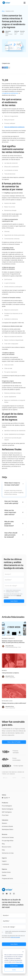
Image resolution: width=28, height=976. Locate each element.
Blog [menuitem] (3, 844)
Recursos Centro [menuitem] (6, 847)
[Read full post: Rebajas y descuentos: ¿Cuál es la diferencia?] (14, 691)
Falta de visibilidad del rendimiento (14, 127)
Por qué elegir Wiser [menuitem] (7, 840)
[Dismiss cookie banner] (23, 952)
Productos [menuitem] (5, 802)
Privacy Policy (19, 962)
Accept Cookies (14, 965)
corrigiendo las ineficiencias (10, 93)
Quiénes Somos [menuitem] (6, 872)
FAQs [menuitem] (3, 850)
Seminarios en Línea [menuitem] (7, 853)
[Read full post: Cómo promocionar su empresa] (14, 660)
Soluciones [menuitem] (5, 820)
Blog (3, 11)
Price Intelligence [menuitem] (7, 806)
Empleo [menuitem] (4, 875)
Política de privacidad (15, 937)
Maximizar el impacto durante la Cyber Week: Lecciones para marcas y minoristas (13, 641)
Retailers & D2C (10, 11)
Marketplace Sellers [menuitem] (7, 829)
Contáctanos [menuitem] (5, 864)
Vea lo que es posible (13, 742)
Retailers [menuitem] (4, 823)
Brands (4, 670)
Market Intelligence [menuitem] (7, 809)
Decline (14, 969)
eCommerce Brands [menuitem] (7, 826)
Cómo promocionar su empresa (10, 673)
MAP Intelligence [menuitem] (7, 812)
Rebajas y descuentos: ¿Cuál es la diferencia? (14, 703)
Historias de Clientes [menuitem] (8, 837)
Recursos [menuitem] (4, 834)
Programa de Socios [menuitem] (7, 878)
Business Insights (8, 638)
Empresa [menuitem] (4, 869)
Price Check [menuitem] (5, 815)
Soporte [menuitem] (4, 858)
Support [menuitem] (4, 861)
